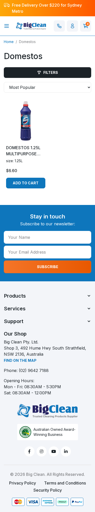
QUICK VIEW (26, 136)
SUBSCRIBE (47, 267)
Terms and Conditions (65, 483)
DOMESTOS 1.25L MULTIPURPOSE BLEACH (23, 151)
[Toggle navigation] (6, 26)
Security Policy (47, 490)
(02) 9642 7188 (34, 370)
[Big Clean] (31, 25)
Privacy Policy (22, 483)
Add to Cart (26, 183)
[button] (72, 26)
